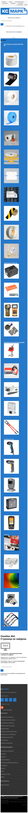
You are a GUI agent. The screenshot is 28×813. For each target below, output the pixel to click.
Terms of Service (3, 800)
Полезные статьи (19, 1)
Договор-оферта (5, 759)
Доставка (13, 3)
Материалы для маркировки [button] (13, 44)
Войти (25, 4)
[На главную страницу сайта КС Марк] (1, 39)
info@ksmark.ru (20, 26)
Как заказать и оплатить (7, 751)
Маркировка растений (7, 737)
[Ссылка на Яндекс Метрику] (24, 805)
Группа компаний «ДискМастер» (14, 796)
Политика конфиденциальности (9, 762)
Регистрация (20, 4)
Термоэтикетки (5, 728)
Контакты (20, 3)
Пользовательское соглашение (9, 798)
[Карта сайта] (19, 798)
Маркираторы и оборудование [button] (14, 342)
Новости (4, 1)
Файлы (2, 777)
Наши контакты (5, 784)
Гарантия (3, 756)
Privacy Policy (21, 799)
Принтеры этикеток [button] (10, 263)
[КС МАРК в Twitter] (14, 700)
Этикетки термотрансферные (9, 731)
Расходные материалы (7, 717)
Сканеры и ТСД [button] (9, 439)
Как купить (5, 3)
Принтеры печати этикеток (8, 720)
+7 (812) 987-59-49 (10, 26)
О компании (4, 765)
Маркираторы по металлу (8, 725)
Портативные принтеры (7, 722)
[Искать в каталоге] (2, 24)
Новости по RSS (7, 710)
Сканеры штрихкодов (7, 743)
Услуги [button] (6, 535)
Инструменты (4, 740)
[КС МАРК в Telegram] (10, 700)
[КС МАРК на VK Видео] (2, 700)
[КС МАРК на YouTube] (6, 700)
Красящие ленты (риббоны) (8, 734)
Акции (10, 1)
